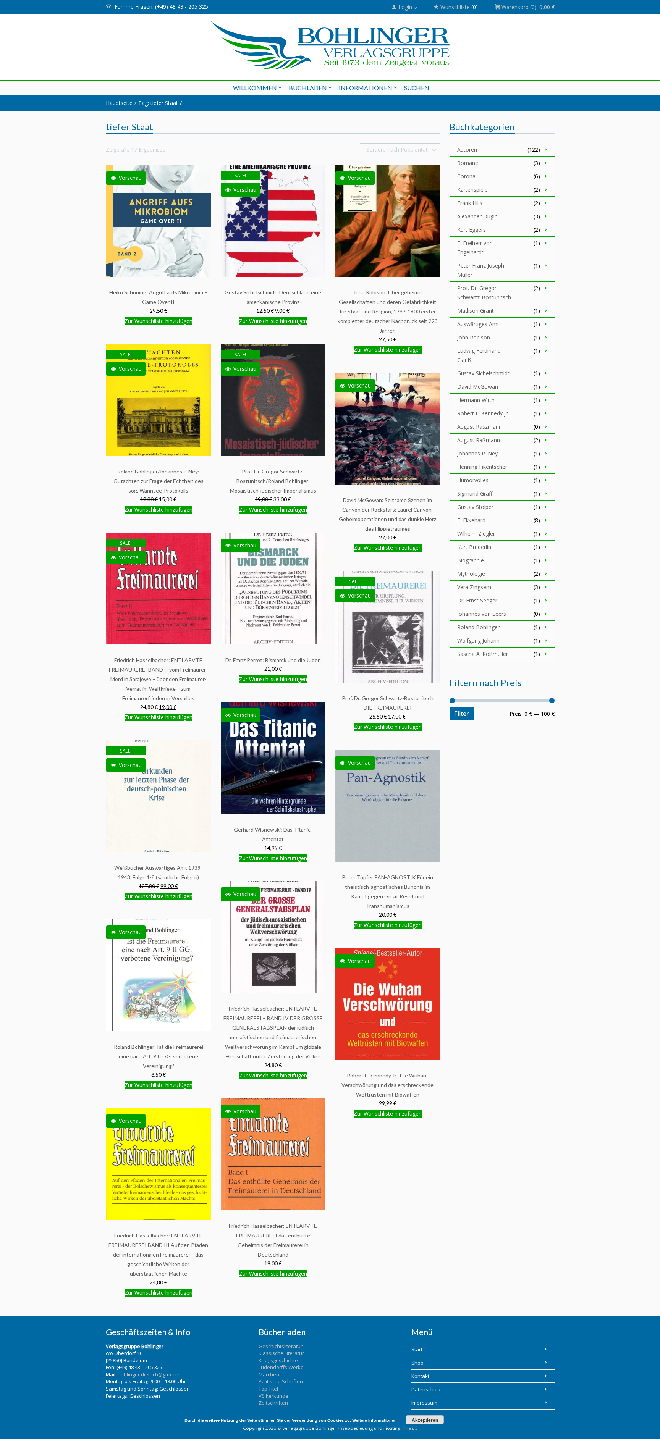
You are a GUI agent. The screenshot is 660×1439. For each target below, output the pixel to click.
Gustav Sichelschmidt (483, 373)
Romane (467, 162)
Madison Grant (475, 310)
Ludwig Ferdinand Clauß (479, 355)
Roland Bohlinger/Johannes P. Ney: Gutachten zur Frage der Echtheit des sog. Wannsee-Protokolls (158, 481)
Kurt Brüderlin (474, 547)
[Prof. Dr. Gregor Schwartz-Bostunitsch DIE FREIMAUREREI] (387, 626)
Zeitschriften (273, 1402)
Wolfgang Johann (478, 640)
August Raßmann (478, 440)
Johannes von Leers (481, 613)
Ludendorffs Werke (281, 1367)
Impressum (424, 1402)
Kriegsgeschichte (278, 1360)
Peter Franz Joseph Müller (480, 270)
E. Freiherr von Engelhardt (475, 247)
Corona (466, 176)
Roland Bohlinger (478, 627)
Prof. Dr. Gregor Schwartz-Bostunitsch (484, 292)
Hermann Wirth (476, 400)
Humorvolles (473, 480)
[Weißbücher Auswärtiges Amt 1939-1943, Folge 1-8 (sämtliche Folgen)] (158, 795)
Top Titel (268, 1388)
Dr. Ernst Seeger (477, 600)
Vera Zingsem (474, 587)
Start (416, 1349)
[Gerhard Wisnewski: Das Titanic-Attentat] (273, 757)
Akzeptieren (425, 1419)
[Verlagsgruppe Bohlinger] (330, 45)
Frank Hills (469, 203)
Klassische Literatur (281, 1353)
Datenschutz (426, 1389)
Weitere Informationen (374, 1420)
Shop (417, 1362)
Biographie (470, 560)
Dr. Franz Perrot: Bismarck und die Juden (273, 660)
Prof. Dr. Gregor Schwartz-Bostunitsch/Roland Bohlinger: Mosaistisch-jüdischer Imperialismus (273, 481)
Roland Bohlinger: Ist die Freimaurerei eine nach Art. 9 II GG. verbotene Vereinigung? (158, 1056)
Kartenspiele (472, 189)
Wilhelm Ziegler (476, 533)
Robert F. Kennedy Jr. (483, 413)
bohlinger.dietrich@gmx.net (149, 1374)
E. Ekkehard (471, 520)
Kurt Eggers (471, 229)
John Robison (473, 337)
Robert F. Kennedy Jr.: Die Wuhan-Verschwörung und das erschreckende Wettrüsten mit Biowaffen (387, 1085)
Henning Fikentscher (482, 466)
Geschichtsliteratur (280, 1346)
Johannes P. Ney (477, 453)
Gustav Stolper (475, 506)
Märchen (269, 1374)
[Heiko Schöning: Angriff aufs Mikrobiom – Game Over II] (158, 220)
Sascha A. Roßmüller (482, 653)
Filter (461, 713)
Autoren (467, 149)
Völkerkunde (273, 1395)
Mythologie (471, 573)
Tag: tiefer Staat (158, 103)
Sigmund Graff (474, 493)
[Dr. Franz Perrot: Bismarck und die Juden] (273, 588)
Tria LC (410, 1428)
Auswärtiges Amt (478, 324)
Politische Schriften (281, 1381)
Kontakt (420, 1376)
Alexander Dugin (477, 216)
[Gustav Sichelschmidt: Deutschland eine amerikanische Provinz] (273, 220)
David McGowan (477, 386)
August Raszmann (479, 426)
